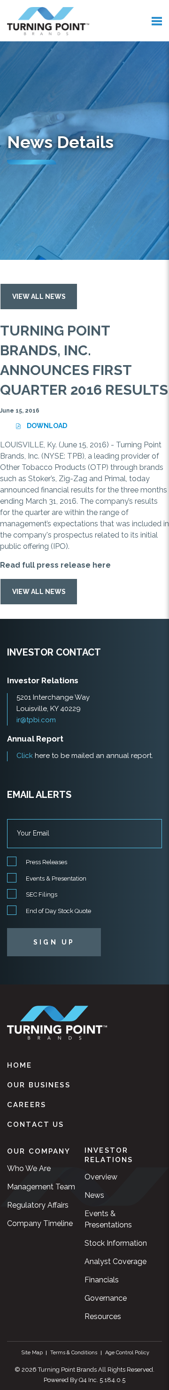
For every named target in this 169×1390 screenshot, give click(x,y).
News (94, 1195)
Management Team (41, 1186)
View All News (39, 296)
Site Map (32, 1353)
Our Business (38, 1085)
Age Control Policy (127, 1353)
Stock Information (115, 1243)
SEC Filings (41, 894)
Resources (102, 1316)
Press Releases (46, 862)
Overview (100, 1176)
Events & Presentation (56, 878)
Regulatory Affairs (38, 1205)
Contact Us (35, 1124)
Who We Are (29, 1168)
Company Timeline (40, 1223)
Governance (105, 1298)
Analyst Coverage (115, 1261)
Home (19, 1065)
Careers (26, 1105)
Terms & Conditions (73, 1353)
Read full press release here (55, 565)
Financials (101, 1279)
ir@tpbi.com (36, 720)
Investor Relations (108, 1155)
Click (24, 755)
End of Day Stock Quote (58, 910)
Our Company (39, 1151)
